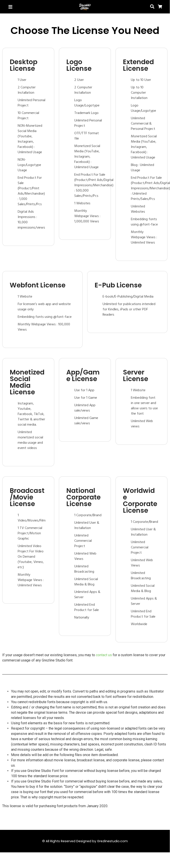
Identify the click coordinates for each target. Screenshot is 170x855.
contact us (104, 655)
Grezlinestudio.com (112, 841)
